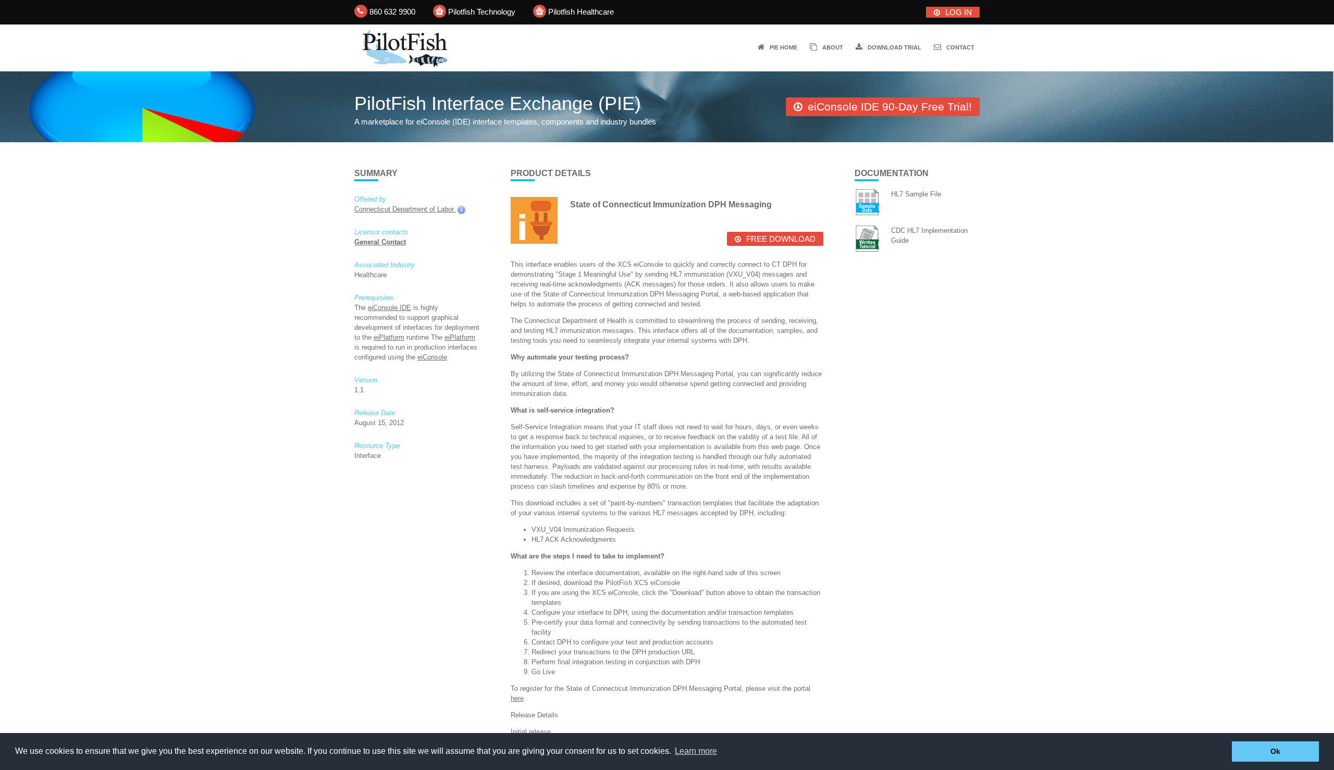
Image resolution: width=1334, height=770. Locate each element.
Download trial (894, 47)
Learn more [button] (696, 751)
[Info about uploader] (460, 209)
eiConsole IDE (389, 308)
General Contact (380, 242)
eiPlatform (389, 337)
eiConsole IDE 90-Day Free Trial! (890, 107)
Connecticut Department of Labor (405, 209)
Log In (958, 12)
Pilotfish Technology (481, 11)
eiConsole (432, 357)
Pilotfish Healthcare (581, 11)
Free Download (781, 238)
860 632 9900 (392, 11)
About (832, 47)
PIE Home (783, 47)
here (517, 698)
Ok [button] (1275, 751)
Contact (960, 47)
